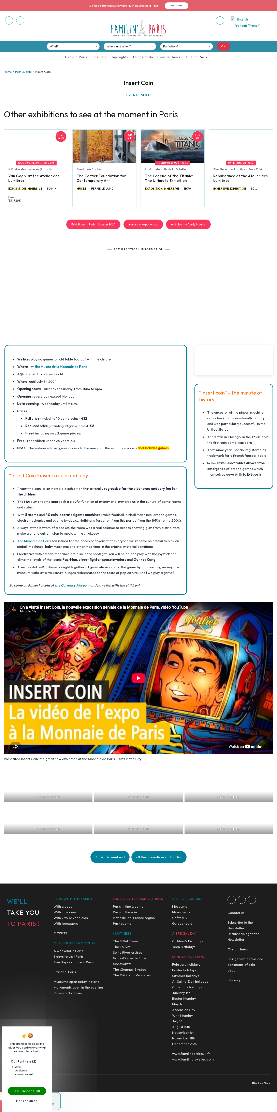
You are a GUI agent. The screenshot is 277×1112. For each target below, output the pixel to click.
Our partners (238, 949)
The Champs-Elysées (129, 969)
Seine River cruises (127, 952)
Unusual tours (168, 57)
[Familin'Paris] (138, 27)
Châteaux (179, 918)
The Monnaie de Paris (34, 541)
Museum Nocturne (68, 993)
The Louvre (122, 947)
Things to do (143, 57)
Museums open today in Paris (76, 981)
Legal (232, 970)
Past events (23, 72)
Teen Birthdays (183, 947)
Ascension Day (183, 1010)
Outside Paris (196, 57)
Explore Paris (76, 57)
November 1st (183, 1032)
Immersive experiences (143, 224)
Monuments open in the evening (78, 987)
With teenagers (66, 923)
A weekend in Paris (68, 951)
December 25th (184, 1044)
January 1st (181, 993)
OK (223, 46)
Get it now (176, 5)
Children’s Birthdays (187, 941)
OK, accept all (27, 1091)
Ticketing (99, 57)
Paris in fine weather (129, 906)
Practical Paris (65, 972)
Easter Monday (184, 998)
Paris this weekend (110, 857)
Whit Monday (182, 1015)
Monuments (181, 912)
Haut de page (261, 1082)
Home (8, 72)
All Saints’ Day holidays (190, 981)
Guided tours (182, 923)
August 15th (181, 1027)
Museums (179, 906)
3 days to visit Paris (69, 956)
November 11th (183, 1038)
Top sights (119, 57)
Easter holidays (184, 970)
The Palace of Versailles (132, 975)
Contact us (236, 912)
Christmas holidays (187, 987)
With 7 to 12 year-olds (71, 918)
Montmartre (122, 964)
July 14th (179, 1021)
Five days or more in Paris (74, 962)
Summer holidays (185, 976)
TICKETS (60, 933)
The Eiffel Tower (126, 941)
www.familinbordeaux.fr (191, 1053)
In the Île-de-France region (134, 918)
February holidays (186, 964)
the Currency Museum (72, 585)
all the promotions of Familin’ (158, 857)
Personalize (27, 1101)
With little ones (65, 912)
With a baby (63, 906)
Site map (234, 980)
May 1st (178, 1004)
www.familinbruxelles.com (193, 1059)
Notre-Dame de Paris (129, 958)
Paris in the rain (125, 912)
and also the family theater (188, 224)
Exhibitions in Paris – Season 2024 (93, 224)
